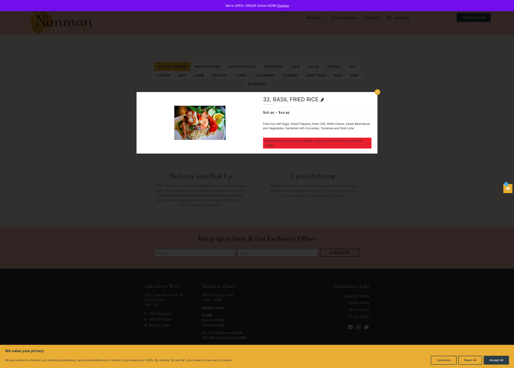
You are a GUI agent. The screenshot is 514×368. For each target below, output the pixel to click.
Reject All (470, 360)
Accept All (496, 360)
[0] (508, 188)
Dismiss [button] (283, 6)
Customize (444, 360)
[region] (257, 356)
